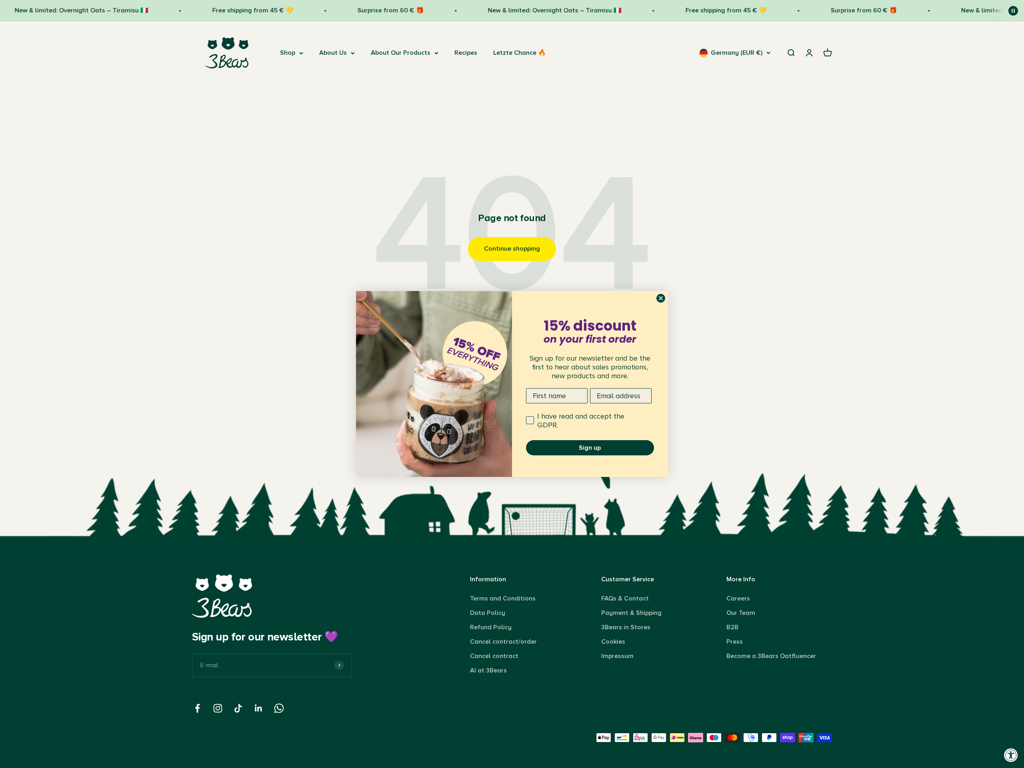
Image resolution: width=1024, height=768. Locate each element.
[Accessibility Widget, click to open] (1011, 755)
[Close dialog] (661, 298)
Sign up (590, 448)
